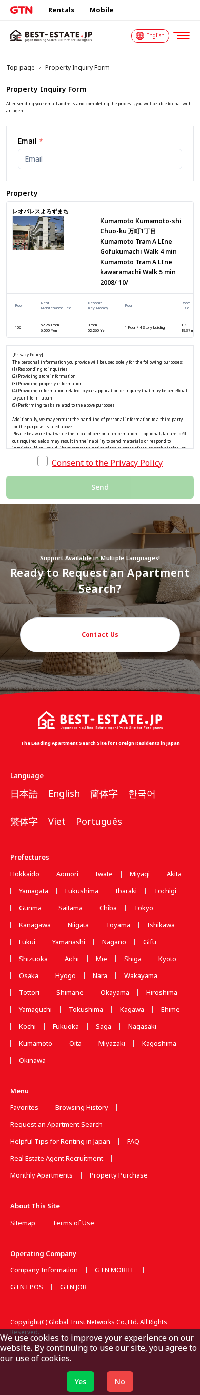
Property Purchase (119, 1175)
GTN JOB (73, 1287)
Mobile (101, 9)
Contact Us (100, 634)
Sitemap (22, 1223)
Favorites (24, 1107)
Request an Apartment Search (56, 1124)
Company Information (44, 1270)
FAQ (133, 1141)
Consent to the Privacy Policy (107, 462)
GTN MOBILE (115, 1270)
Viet (57, 821)
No (120, 1381)
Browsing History (81, 1107)
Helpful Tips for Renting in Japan (60, 1141)
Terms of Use (73, 1223)
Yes (80, 1381)
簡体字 (104, 793)
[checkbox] (42, 461)
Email (30, 141)
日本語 (24, 793)
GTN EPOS (26, 1287)
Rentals (61, 9)
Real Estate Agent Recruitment (56, 1158)
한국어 (142, 793)
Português (99, 821)
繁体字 (24, 821)
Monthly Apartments (41, 1175)
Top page (20, 68)
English (64, 793)
